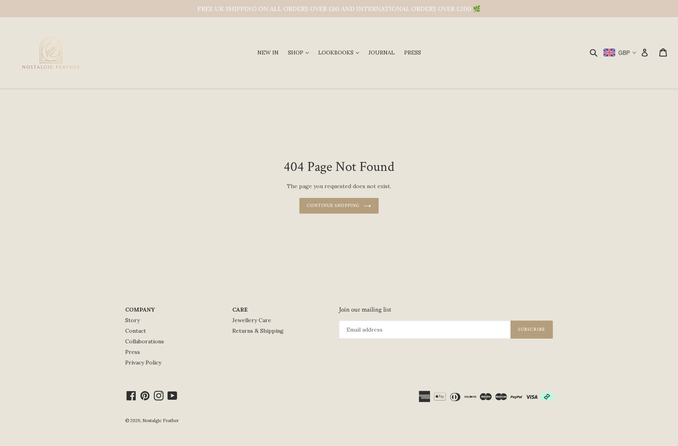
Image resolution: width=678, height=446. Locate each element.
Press (132, 351)
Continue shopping (333, 205)
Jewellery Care (251, 320)
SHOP (300, 52)
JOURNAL (381, 52)
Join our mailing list (365, 310)
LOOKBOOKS (340, 52)
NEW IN (268, 52)
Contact (135, 330)
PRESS (412, 52)
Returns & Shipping (258, 330)
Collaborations (144, 341)
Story (132, 320)
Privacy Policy (143, 362)
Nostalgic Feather (161, 420)
